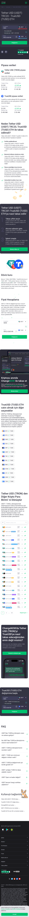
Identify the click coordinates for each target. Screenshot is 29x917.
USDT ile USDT (10, 548)
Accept (14, 914)
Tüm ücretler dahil (7, 30)
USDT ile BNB (9, 582)
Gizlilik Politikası (16, 909)
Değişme (14, 43)
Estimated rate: (7, 33)
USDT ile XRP (8, 573)
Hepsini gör (23, 612)
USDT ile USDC (10, 590)
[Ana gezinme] (26, 2)
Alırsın (4, 35)
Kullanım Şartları (5, 909)
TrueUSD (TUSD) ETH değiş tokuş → (10, 802)
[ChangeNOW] (3, 2)
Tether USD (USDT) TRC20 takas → (10, 799)
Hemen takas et (14, 249)
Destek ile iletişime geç (14, 653)
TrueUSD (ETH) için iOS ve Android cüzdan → (13, 811)
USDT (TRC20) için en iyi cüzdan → (10, 808)
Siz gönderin (5, 26)
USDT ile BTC (8, 527)
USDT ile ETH (8, 535)
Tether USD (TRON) (17, 7)
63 (12, 613)
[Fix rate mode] (16, 37)
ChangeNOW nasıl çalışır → (8, 805)
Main (3, 7)
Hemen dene (14, 391)
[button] (22, 27)
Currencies (8, 7)
